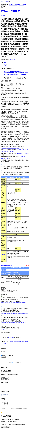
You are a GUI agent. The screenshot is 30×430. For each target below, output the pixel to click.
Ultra (2, 151)
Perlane (12, 148)
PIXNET (6, 408)
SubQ (8, 148)
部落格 (5, 64)
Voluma (11, 151)
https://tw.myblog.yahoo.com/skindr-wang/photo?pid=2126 (14, 302)
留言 (13, 337)
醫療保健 (12, 59)
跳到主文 (3, 15)
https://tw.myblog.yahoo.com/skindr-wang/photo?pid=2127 (14, 313)
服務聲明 (15, 409)
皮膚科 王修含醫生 (10, 11)
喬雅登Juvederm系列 (22, 149)
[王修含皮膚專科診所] (1, 395)
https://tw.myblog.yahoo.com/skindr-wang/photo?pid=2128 (14, 322)
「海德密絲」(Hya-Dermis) (22, 153)
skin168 (2, 329)
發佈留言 (3, 357)
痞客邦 (10, 337)
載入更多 (3, 348)
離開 (8, 427)
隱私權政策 (25, 408)
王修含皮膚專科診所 (4, 394)
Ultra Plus (6, 151)
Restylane (16, 148)
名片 (4, 66)
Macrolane (4, 148)
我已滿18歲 (3, 427)
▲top (2, 345)
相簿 (4, 62)
